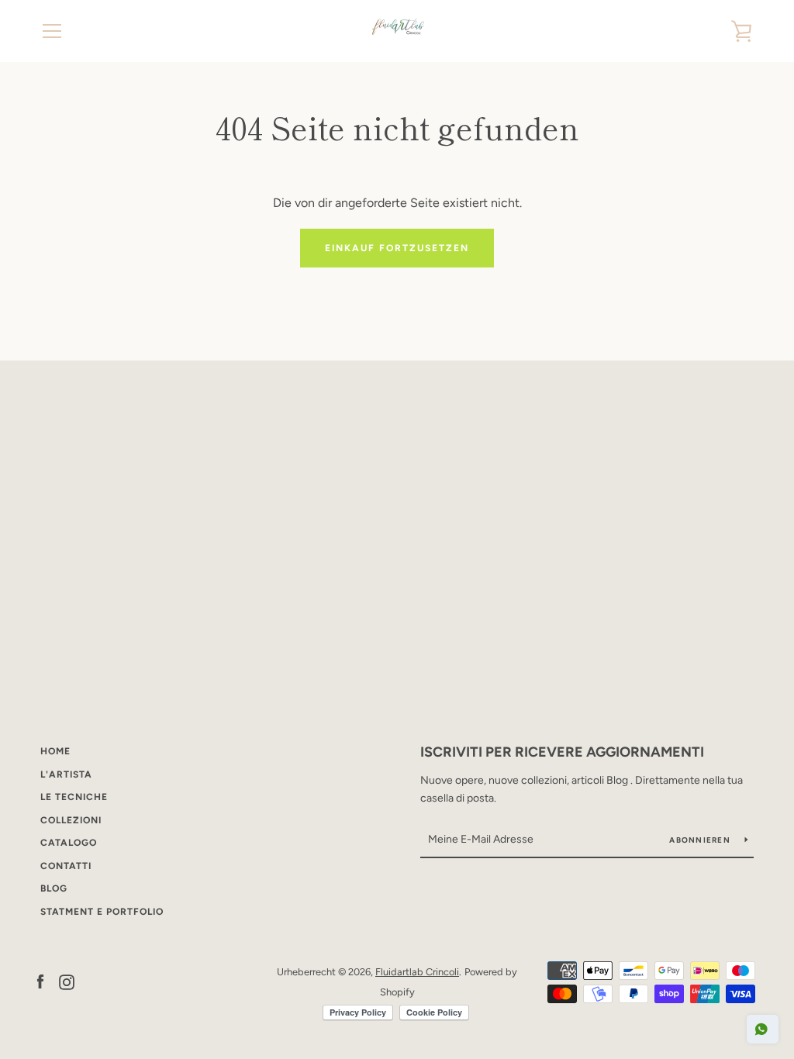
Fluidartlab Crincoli (417, 972)
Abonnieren (701, 840)
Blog (53, 888)
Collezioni (71, 820)
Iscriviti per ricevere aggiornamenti (562, 752)
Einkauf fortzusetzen (397, 248)
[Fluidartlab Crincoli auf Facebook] (40, 981)
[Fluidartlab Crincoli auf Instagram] (66, 981)
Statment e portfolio (102, 911)
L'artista (66, 774)
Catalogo (68, 842)
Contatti (65, 866)
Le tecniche (74, 797)
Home (55, 751)
